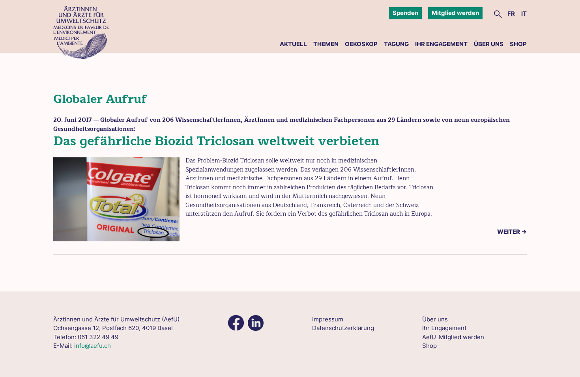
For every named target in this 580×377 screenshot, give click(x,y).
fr (511, 13)
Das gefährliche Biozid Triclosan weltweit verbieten (216, 141)
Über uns (488, 44)
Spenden (405, 13)
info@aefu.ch (92, 345)
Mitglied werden (455, 13)
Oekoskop (361, 44)
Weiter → (512, 231)
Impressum (327, 319)
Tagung (396, 44)
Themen (326, 44)
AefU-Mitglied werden (453, 337)
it (524, 13)
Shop (518, 44)
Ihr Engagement (441, 44)
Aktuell (293, 44)
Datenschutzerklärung (343, 328)
